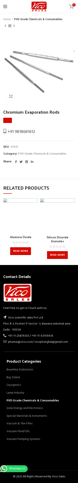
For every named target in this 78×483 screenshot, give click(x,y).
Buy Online (13, 377)
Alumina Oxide (20, 237)
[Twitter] (21, 162)
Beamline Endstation (19, 369)
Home (7, 19)
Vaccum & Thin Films (19, 423)
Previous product (5, 26)
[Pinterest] (26, 162)
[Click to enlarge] (10, 96)
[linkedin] (32, 162)
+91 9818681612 (20, 131)
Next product (14, 26)
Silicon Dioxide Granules (57, 239)
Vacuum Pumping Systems (23, 439)
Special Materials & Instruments (26, 416)
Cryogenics (13, 385)
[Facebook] (16, 162)
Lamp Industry (15, 392)
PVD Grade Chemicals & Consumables (38, 19)
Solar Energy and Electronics (24, 408)
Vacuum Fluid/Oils (17, 431)
